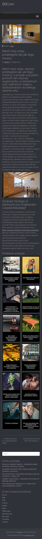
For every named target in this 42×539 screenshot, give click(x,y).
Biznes (4, 495)
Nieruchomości (7, 514)
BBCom (8, 4)
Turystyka (5, 519)
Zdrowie (5, 522)
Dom (3, 500)
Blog (12, 46)
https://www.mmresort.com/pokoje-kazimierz (20, 230)
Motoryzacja (6, 511)
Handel (4, 506)
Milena (6, 62)
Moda (4, 508)
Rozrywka (5, 516)
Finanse (4, 503)
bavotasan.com (29, 535)
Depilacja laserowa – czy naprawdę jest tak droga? (10, 441)
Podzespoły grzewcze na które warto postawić (31, 440)
